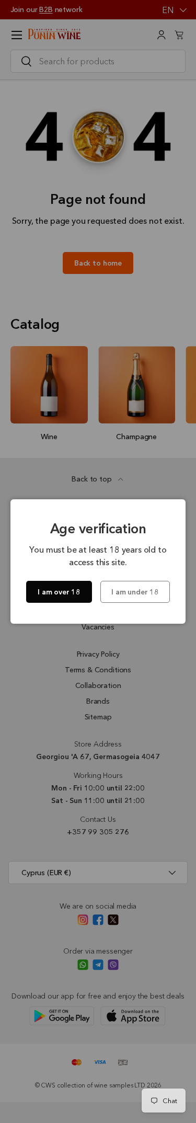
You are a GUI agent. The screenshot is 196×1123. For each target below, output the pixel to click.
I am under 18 (135, 592)
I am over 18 (59, 592)
